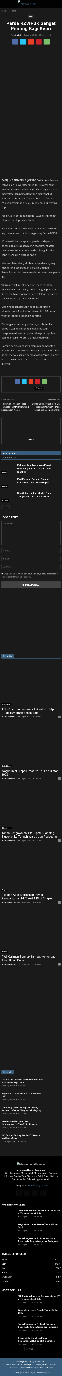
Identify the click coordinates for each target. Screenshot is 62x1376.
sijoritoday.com (8, 717)
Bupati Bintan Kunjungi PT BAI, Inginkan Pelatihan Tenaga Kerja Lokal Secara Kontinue (46, 407)
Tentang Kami (21, 1361)
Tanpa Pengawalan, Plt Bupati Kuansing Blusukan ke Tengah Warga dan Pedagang (29, 834)
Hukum (5, 500)
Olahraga (6, 704)
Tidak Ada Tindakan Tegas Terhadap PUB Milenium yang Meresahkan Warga (15, 407)
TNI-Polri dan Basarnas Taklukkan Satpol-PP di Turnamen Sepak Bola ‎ (29, 711)
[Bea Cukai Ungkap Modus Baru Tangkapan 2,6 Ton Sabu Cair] (8, 497)
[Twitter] (35, 1193)
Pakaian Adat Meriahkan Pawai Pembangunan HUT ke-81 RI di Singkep (34, 468)
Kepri (4, 472)
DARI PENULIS (9, 457)
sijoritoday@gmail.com (38, 1185)
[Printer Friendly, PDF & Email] (9, 371)
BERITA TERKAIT (10, 453)
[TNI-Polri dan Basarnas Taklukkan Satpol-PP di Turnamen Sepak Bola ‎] (31, 684)
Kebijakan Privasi (37, 1361)
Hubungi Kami (41, 1364)
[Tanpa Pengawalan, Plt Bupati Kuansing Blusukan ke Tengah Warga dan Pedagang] (31, 807)
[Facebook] (19, 1193)
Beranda (5, 11)
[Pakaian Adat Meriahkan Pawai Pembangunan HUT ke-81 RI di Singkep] (8, 469)
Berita (31, 16)
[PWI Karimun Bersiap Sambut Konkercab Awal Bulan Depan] (8, 483)
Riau (3, 1268)
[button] (58, 4)
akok (19, 35)
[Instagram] (27, 1193)
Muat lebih (30, 1349)
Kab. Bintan (6, 766)
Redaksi (53, 1364)
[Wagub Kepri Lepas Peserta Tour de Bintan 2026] (31, 745)
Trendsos (5, 1281)
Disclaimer (13, 1367)
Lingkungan (7, 828)
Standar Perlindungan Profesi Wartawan (36, 1367)
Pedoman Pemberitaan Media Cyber (18, 1364)
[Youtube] (43, 1193)
